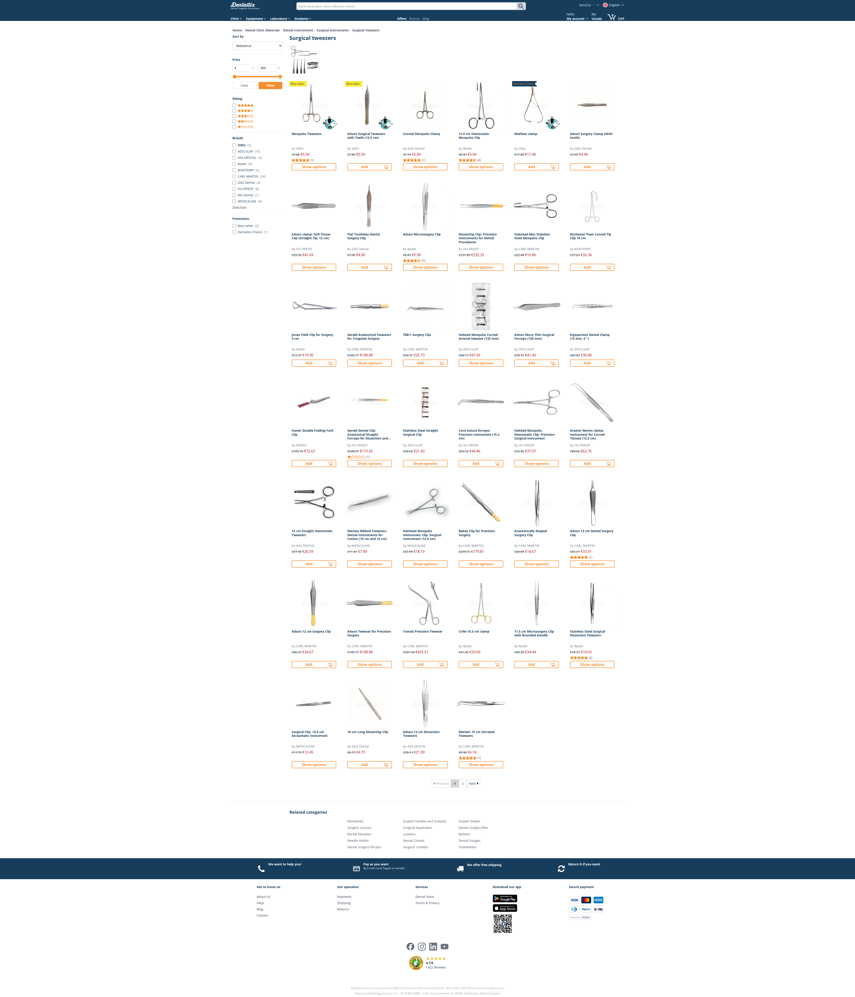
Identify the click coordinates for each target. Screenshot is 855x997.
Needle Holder (358, 840)
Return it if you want (584, 864)
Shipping (343, 903)
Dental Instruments (298, 30)
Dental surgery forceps (364, 847)
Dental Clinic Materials (262, 30)
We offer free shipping (484, 865)
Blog (426, 18)
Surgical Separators (417, 827)
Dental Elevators (359, 834)
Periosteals (355, 821)
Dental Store (424, 897)
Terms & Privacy (427, 903)
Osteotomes (467, 847)
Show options (314, 166)
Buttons (464, 834)
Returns (343, 909)
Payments (344, 897)
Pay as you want (376, 864)
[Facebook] (410, 946)
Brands (414, 18)
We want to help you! (284, 864)
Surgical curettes (415, 847)
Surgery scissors (359, 827)
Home (237, 30)
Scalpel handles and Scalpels (424, 821)
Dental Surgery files (473, 827)
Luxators (409, 834)
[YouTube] (444, 946)
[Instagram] (422, 946)
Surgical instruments (333, 30)
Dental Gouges (469, 840)
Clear (244, 85)
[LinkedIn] (433, 946)
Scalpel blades (469, 821)
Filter (271, 85)
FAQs (260, 903)
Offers (402, 18)
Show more (239, 207)
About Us (263, 897)
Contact (262, 915)
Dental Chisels (413, 840)
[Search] (521, 6)
